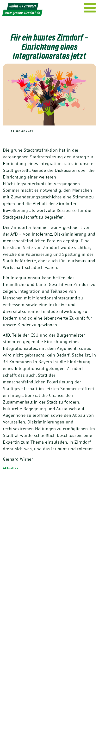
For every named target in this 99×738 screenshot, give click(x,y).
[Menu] (90, 7)
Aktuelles (10, 468)
